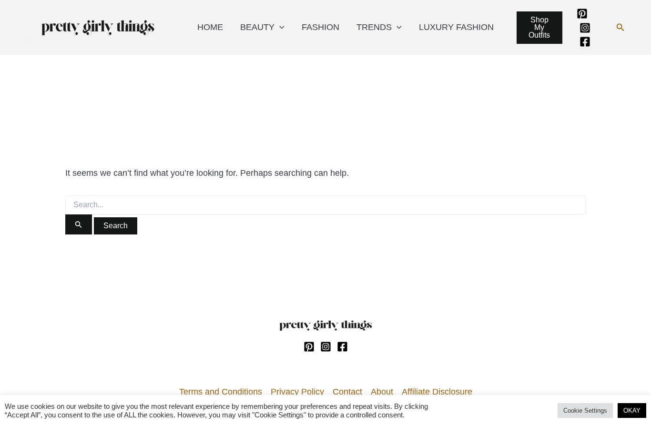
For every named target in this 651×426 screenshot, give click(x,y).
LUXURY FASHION (456, 27)
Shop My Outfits (539, 27)
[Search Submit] (78, 224)
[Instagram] (585, 27)
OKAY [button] (632, 410)
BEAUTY (257, 27)
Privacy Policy (297, 391)
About (382, 391)
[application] (280, 27)
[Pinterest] (582, 13)
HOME (210, 27)
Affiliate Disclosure (437, 391)
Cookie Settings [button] (585, 410)
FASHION (320, 27)
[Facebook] (585, 41)
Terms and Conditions (220, 391)
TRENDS (374, 27)
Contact (347, 391)
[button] (620, 27)
